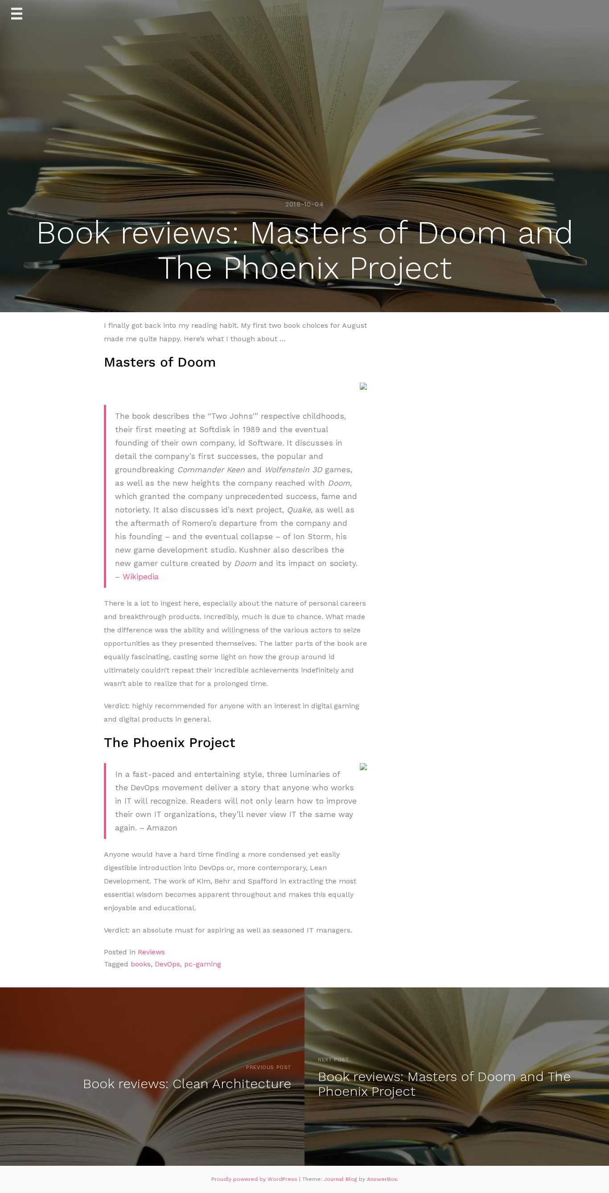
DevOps (167, 964)
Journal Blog (341, 1179)
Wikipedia (141, 576)
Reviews (151, 952)
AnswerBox (382, 1179)
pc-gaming (202, 964)
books (141, 964)
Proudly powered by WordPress (255, 1179)
